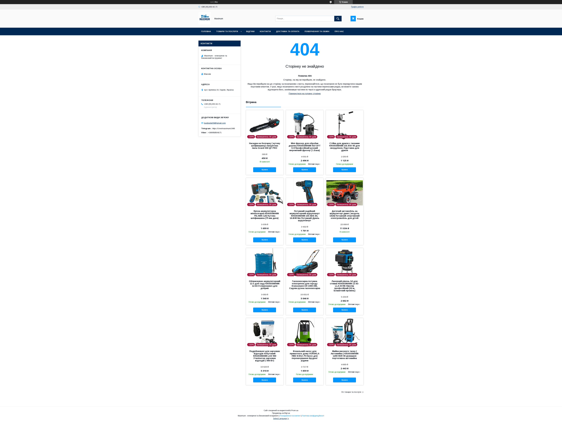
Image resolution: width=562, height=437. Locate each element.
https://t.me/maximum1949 (223, 128)
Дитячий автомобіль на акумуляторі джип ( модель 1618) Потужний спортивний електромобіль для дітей (345, 214)
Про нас (339, 31)
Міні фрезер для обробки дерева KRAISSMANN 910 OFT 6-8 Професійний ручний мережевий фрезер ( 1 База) (305, 147)
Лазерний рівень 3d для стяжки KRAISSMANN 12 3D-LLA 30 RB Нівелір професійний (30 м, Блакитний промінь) (344, 286)
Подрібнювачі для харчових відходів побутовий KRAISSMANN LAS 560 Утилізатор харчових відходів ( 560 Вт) (264, 356)
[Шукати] (338, 18)
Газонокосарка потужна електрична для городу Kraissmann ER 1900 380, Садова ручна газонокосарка (304, 284)
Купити (265, 170)
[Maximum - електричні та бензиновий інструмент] (204, 24)
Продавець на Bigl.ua (281, 413)
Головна (206, 31)
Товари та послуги (227, 31)
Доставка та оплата (287, 31)
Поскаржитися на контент (290, 416)
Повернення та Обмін (317, 31)
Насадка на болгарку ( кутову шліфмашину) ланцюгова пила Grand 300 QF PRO (264, 145)
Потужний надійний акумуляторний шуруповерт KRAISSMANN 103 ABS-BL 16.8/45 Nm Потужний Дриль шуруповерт (304, 216)
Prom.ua (294, 410)
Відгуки (250, 31)
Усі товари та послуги (351, 392)
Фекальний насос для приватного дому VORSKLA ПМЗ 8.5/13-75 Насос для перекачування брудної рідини (304, 356)
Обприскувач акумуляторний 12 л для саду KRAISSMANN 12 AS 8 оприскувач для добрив (264, 284)
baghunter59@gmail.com (215, 123)
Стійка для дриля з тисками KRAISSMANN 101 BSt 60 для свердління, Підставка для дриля (344, 147)
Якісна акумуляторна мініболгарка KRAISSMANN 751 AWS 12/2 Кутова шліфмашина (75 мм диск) (265, 214)
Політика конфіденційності (313, 416)
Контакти (265, 31)
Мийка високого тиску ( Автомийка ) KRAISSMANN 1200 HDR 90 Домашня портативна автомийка (344, 354)
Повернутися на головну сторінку (305, 93)
